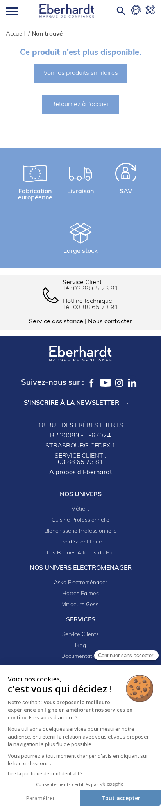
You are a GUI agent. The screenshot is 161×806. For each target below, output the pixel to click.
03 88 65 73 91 (95, 307)
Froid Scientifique (80, 542)
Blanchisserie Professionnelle (81, 531)
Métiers (80, 509)
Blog (80, 645)
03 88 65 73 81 (95, 289)
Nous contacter (110, 322)
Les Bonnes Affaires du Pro (80, 553)
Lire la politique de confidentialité (45, 773)
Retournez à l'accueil (80, 104)
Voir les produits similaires (80, 73)
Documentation (80, 656)
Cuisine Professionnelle (80, 520)
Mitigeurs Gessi (80, 605)
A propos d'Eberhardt (80, 472)
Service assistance (56, 322)
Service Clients (80, 635)
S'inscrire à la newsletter (71, 403)
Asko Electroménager (80, 583)
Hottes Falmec (80, 594)
